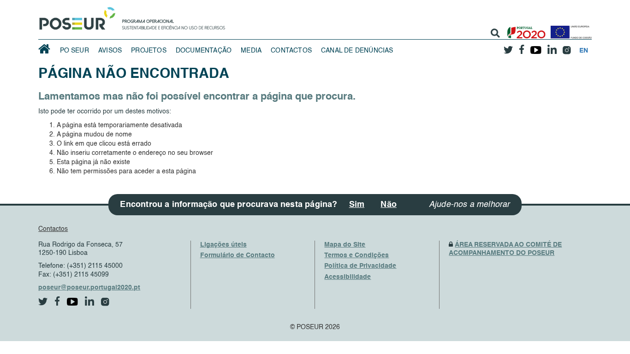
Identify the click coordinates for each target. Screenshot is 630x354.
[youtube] (536, 46)
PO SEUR (74, 50)
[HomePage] (75, 16)
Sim (357, 205)
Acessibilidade (347, 277)
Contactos (291, 50)
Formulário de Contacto (237, 255)
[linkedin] (552, 46)
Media (251, 50)
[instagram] (567, 46)
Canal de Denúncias (357, 50)
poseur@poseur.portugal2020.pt (89, 287)
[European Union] (569, 28)
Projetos (148, 50)
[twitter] (509, 46)
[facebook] (522, 46)
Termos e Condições (356, 255)
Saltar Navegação (254, 4)
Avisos (110, 50)
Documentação (204, 50)
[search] (495, 33)
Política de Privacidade (360, 266)
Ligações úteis (223, 245)
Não (388, 205)
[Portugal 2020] (524, 28)
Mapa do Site (344, 245)
